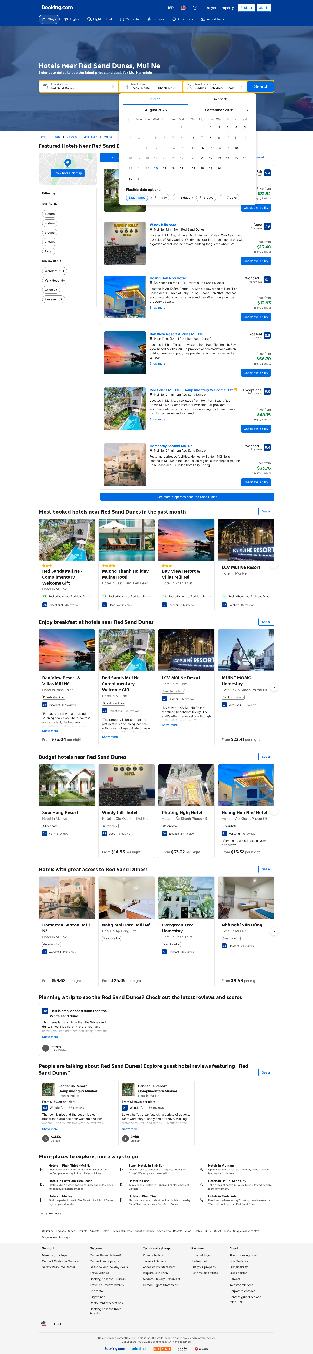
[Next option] (274, 565)
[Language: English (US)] (183, 8)
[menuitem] (49, 19)
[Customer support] (195, 8)
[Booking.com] (57, 7)
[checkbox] (181, 127)
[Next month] (247, 110)
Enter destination (60, 84)
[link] (67, 214)
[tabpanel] (188, 155)
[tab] (155, 99)
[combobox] (79, 88)
